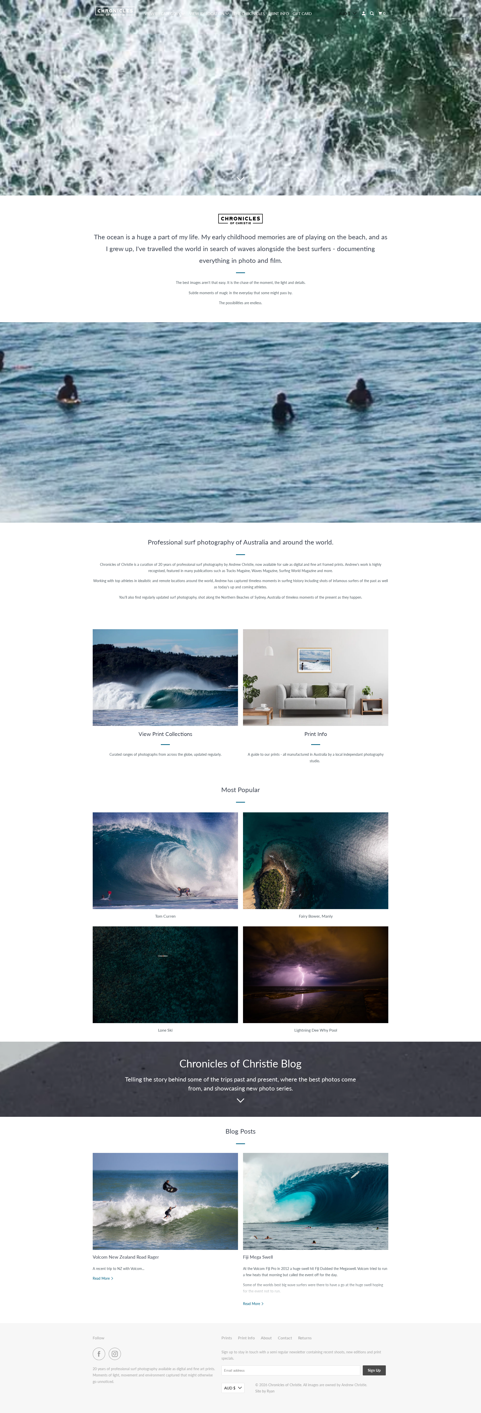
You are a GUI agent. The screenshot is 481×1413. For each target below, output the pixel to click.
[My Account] (364, 13)
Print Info (279, 13)
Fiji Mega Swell (258, 1257)
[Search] (372, 13)
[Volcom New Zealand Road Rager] (165, 1201)
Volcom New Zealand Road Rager (126, 1257)
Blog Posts (240, 1131)
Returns (305, 1337)
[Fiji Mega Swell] (315, 1201)
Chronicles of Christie (284, 1385)
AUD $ (344, 13)
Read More (102, 1278)
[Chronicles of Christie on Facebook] (100, 1354)
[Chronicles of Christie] (115, 11)
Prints (226, 1337)
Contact (285, 1337)
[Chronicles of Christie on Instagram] (116, 1354)
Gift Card (302, 13)
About (266, 1337)
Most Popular (240, 790)
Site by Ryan (265, 1391)
